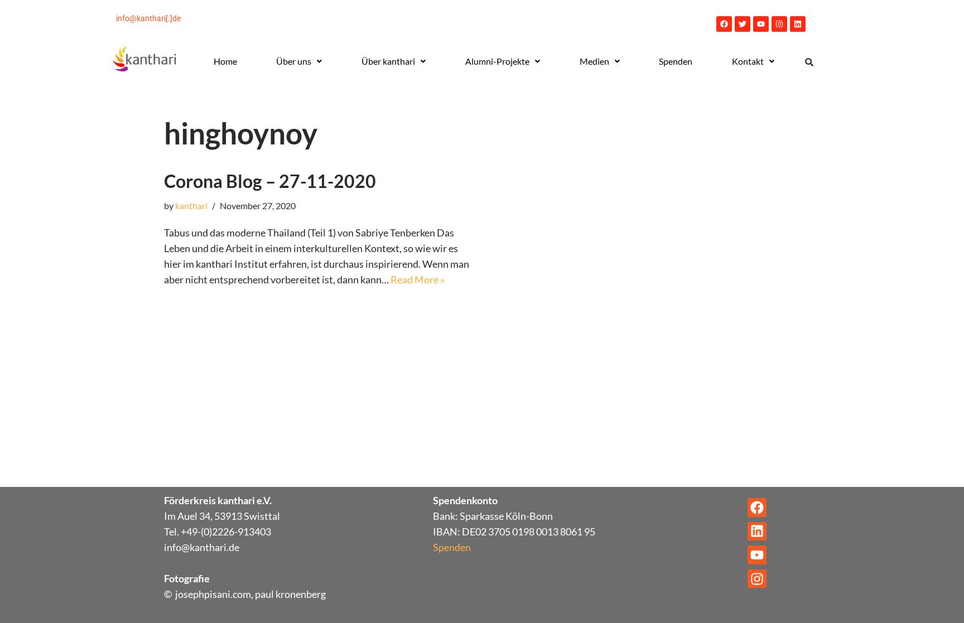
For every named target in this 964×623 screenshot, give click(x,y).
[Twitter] (742, 24)
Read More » (418, 279)
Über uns (293, 61)
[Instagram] (779, 24)
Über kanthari (388, 61)
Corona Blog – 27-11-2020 (270, 181)
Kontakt (748, 61)
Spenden (675, 61)
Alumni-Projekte (497, 61)
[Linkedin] (798, 24)
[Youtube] (761, 24)
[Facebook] (724, 24)
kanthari (191, 205)
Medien (594, 61)
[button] (299, 61)
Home (225, 61)
